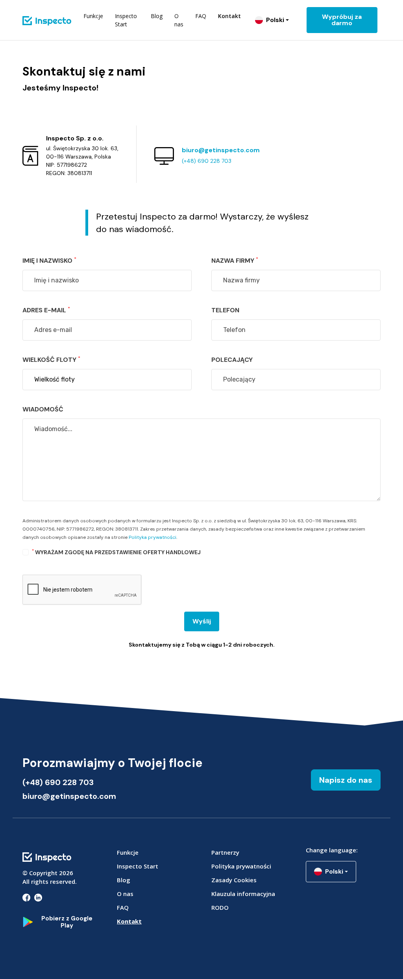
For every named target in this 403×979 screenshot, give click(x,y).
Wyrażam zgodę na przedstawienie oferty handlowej (116, 552)
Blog (157, 16)
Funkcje (93, 16)
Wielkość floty (51, 359)
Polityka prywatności (152, 537)
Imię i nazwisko (49, 260)
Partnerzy (225, 852)
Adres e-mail (46, 309)
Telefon (225, 310)
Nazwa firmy (234, 260)
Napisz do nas (345, 780)
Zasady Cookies (234, 880)
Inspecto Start (126, 20)
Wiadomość (42, 409)
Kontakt (229, 16)
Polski (275, 20)
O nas (178, 20)
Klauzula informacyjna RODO (243, 900)
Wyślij (201, 621)
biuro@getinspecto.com (221, 150)
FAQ (200, 16)
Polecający (232, 360)
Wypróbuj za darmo (342, 20)
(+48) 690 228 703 (206, 160)
